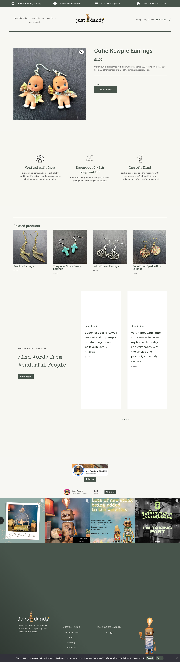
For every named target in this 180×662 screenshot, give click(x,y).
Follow (91, 479)
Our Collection (38, 18)
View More (25, 376)
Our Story (51, 18)
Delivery (71, 642)
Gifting (138, 20)
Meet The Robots (21, 18)
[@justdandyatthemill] (67, 492)
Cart (71, 637)
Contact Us (71, 647)
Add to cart (105, 89)
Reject (159, 658)
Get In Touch (34, 22)
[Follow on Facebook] (106, 633)
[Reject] (176, 658)
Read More (90, 361)
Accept (150, 658)
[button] (81, 52)
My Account (149, 20)
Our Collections (71, 632)
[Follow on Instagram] (111, 633)
